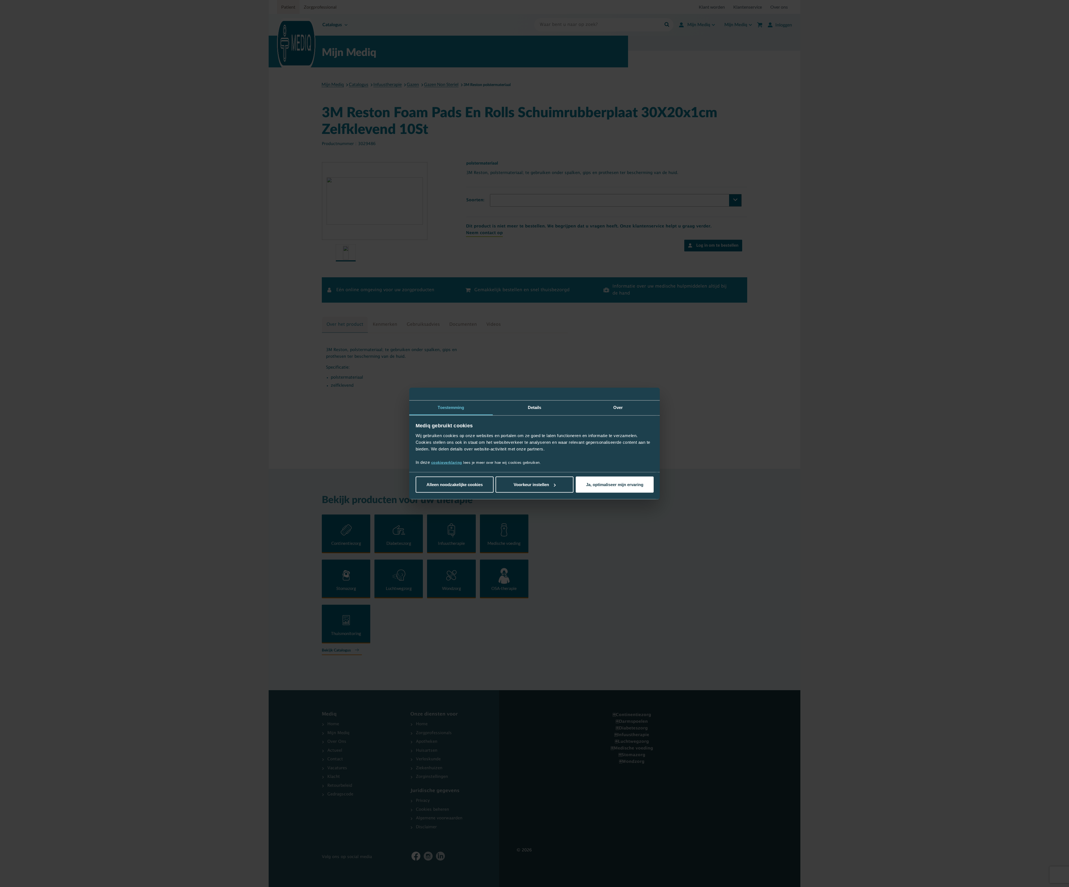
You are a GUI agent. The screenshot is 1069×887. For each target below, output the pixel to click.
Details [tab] (534, 407)
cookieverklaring (446, 462)
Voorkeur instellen (531, 484)
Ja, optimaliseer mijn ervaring (614, 484)
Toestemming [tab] (451, 407)
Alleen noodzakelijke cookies (454, 484)
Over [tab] (618, 407)
